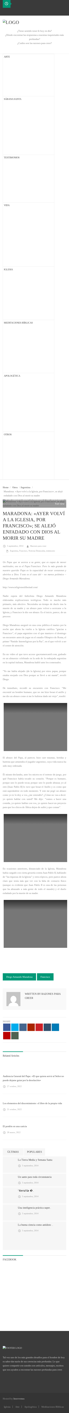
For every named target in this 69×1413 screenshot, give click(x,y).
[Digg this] (23, 1027)
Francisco (23, 551)
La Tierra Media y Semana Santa (35, 1160)
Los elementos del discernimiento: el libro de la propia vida (32, 1103)
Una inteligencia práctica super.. (34, 1207)
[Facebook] (6, 11)
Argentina (25, 487)
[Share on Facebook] (6, 1027)
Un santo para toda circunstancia (35, 1177)
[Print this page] (15, 1035)
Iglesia (7, 1406)
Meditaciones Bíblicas (52, 1406)
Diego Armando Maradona (19, 976)
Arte (17, 1406)
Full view (59, 503)
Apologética (30, 1406)
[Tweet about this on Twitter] (15, 1027)
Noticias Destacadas (37, 551)
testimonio (50, 551)
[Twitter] (12, 11)
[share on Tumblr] (47, 1027)
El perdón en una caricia (15, 1126)
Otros (15, 487)
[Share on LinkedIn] (55, 1027)
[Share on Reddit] (31, 1027)
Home (6, 487)
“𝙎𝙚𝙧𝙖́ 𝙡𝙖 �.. (26, 1190)
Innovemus (18, 1398)
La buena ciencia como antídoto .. (35, 1224)
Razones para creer (38, 546)
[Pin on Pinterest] (39, 1027)
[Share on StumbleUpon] (6, 1035)
